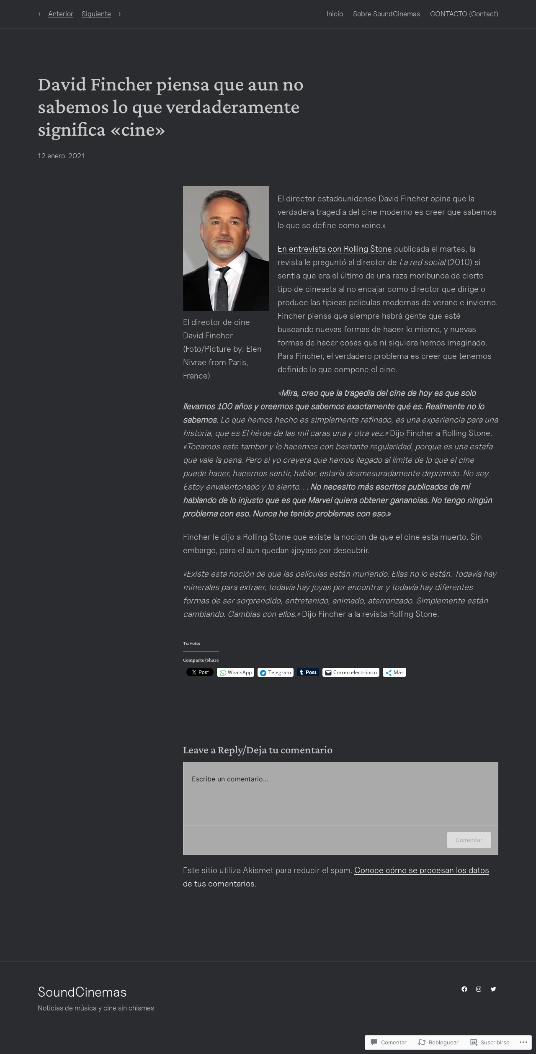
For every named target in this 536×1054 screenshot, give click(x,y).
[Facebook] (464, 989)
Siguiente (96, 14)
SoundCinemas (82, 992)
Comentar (469, 839)
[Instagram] (479, 989)
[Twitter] (493, 989)
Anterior (60, 14)
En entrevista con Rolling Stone (335, 249)
